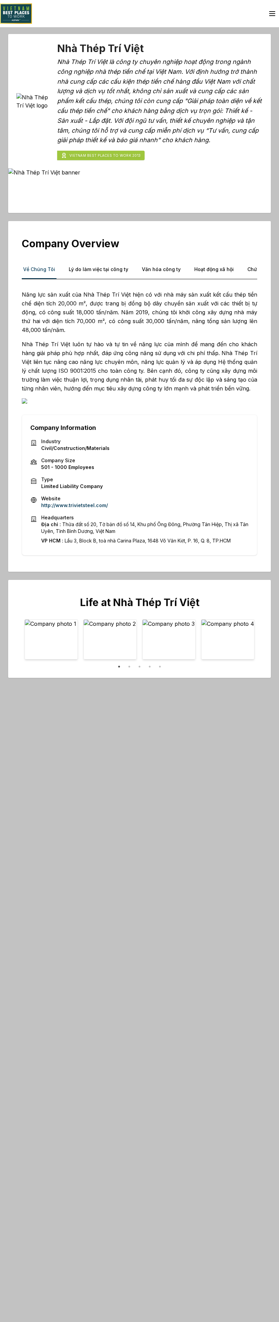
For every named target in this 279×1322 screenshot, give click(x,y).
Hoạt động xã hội (214, 269)
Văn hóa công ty (161, 269)
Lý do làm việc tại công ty (98, 269)
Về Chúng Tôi (39, 269)
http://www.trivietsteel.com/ (74, 505)
